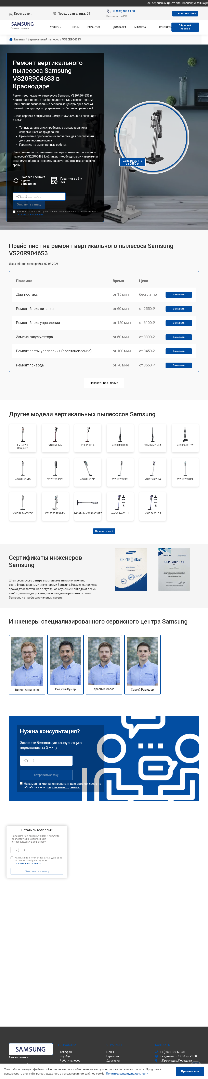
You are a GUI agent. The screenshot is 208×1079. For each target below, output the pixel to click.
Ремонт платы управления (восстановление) (54, 351)
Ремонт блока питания (35, 308)
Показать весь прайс (104, 383)
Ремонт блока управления (38, 323)
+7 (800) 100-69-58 (124, 11)
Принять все (190, 1071)
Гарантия (94, 27)
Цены (76, 27)
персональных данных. (30, 214)
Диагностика (27, 294)
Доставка (119, 27)
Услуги (54, 27)
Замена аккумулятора (34, 337)
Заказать (179, 294)
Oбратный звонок (185, 27)
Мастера (140, 27)
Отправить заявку (29, 204)
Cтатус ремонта (185, 13)
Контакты (165, 27)
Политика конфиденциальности (127, 1073)
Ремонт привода (30, 365)
